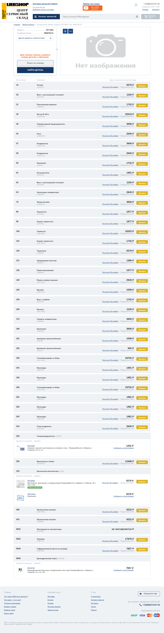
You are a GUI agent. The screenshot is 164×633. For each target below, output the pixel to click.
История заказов (54, 607)
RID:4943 (31, 446)
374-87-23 (151, 4)
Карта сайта (9, 613)
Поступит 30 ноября (110, 87)
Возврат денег (9, 610)
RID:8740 (31, 568)
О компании (95, 596)
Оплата (50, 600)
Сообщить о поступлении (124, 448)
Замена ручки (53, 610)
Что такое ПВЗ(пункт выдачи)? (16, 596)
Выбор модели (28, 25)
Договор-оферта (97, 600)
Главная (17, 25)
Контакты (155, 9)
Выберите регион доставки (43, 10)
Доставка (51, 596)
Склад (93, 607)
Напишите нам (150, 594)
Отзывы (145, 9)
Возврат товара (10, 607)
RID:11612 (31, 494)
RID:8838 (31, 481)
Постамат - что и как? (12, 600)
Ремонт (94, 610)
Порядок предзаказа (12, 603)
